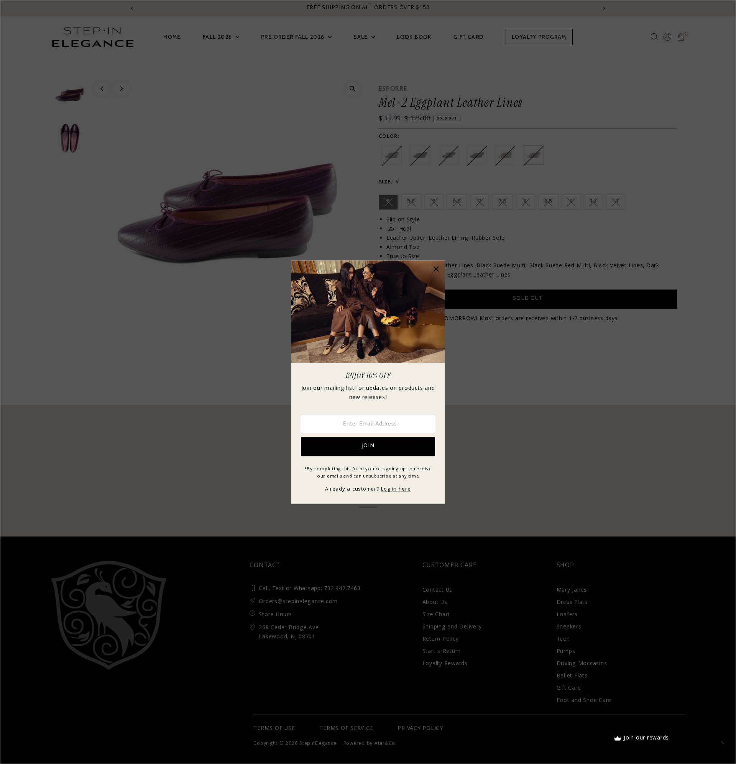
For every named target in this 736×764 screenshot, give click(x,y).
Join (368, 446)
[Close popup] (436, 269)
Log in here (396, 489)
